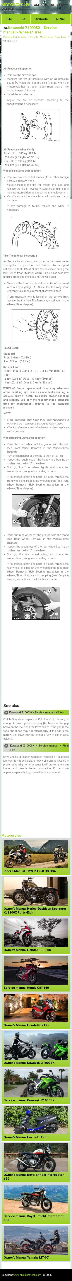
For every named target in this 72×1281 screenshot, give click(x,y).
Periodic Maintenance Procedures (48, 37)
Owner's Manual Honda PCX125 (26, 1025)
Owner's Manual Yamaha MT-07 (26, 1257)
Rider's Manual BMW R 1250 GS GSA (30, 871)
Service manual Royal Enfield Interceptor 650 (34, 1218)
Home (9, 18)
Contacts (41, 18)
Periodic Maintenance (14, 37)
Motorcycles (32, 7)
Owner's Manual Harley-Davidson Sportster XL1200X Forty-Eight (35, 910)
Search (61, 18)
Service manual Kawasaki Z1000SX (29, 1100)
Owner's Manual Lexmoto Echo (26, 1137)
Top (23, 18)
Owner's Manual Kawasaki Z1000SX (29, 1063)
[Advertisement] (36, 54)
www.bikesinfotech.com (27, 1274)
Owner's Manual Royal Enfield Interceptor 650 (34, 1176)
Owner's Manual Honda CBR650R (27, 950)
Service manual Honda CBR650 (26, 987)
